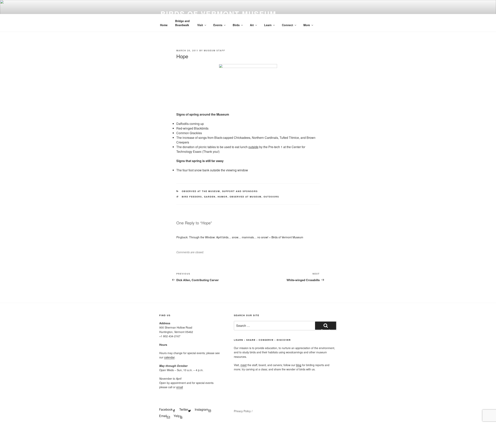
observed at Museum (246, 196)
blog (298, 365)
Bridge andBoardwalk (182, 23)
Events (217, 25)
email (179, 387)
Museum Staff (214, 50)
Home (164, 25)
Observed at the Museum (201, 191)
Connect (287, 25)
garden (210, 196)
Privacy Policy (242, 411)
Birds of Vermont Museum (218, 14)
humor (223, 196)
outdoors (271, 196)
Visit (200, 25)
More (306, 25)
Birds (236, 25)
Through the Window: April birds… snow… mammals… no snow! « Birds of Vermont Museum (246, 237)
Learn (268, 25)
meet (243, 365)
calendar (169, 357)
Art (252, 25)
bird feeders (192, 196)
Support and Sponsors (240, 191)
